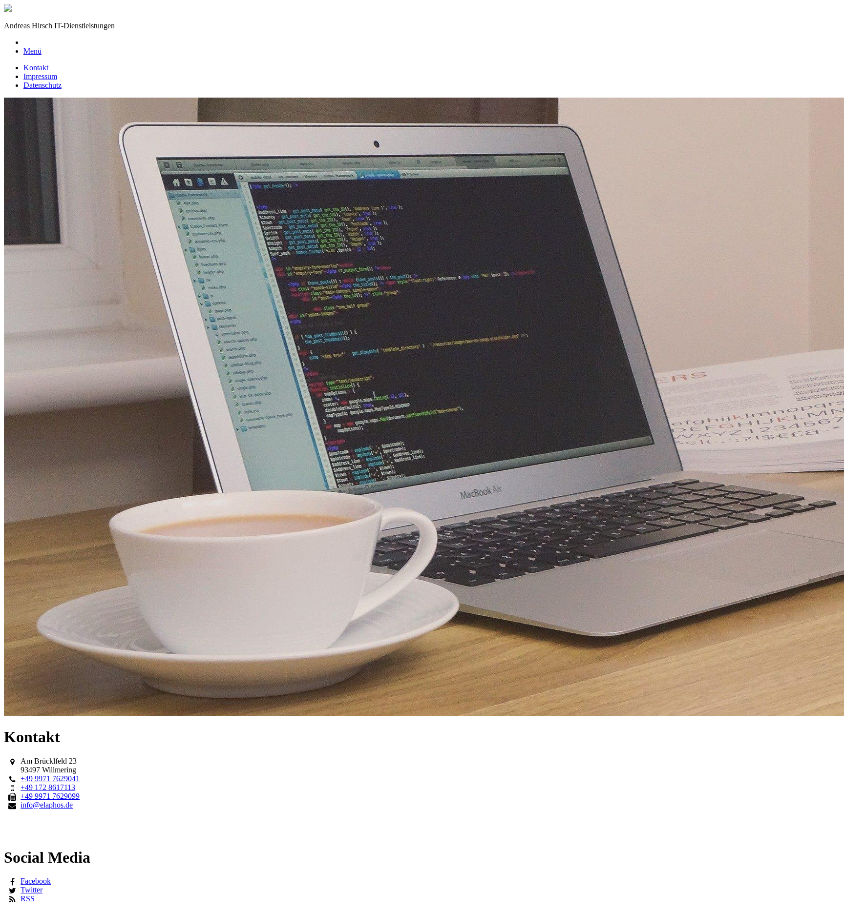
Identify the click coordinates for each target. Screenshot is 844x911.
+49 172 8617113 (48, 787)
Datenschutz (42, 85)
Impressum (40, 76)
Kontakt (35, 67)
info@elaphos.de (47, 805)
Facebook (36, 881)
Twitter (31, 890)
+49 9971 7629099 (50, 796)
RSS (28, 898)
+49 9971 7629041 (50, 778)
